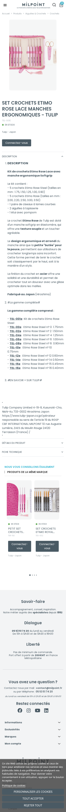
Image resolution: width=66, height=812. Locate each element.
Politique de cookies (13, 785)
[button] (33, 722)
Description (33, 156)
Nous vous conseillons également (29, 467)
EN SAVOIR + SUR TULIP (24, 380)
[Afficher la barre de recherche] (54, 5)
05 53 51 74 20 (44, 691)
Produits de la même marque (27, 472)
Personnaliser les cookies (33, 792)
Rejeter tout (33, 805)
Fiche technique (33, 452)
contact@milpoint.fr (49, 688)
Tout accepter (33, 798)
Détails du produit (33, 443)
